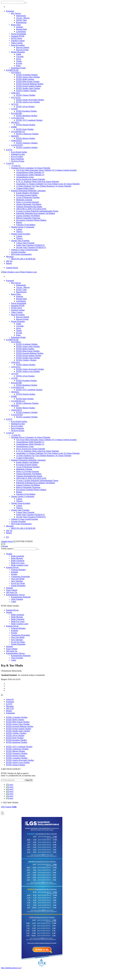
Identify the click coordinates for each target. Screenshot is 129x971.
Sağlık (18, 54)
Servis (18, 59)
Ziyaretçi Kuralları (18, 252)
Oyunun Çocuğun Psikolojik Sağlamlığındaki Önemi (37, 211)
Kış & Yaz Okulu (18, 583)
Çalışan (19, 229)
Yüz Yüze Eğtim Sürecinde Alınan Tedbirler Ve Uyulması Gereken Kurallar (46, 170)
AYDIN (14, 109)
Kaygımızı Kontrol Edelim (26, 195)
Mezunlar (10, 256)
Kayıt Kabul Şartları (19, 152)
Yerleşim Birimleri (18, 570)
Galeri (13, 601)
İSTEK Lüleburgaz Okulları (27, 134)
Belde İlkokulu (17, 558)
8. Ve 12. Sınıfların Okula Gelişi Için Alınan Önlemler (37, 181)
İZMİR (14, 127)
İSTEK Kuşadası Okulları (26, 111)
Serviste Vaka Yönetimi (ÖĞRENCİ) (31, 247)
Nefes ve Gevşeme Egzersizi (27, 202)
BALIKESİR (16, 113)
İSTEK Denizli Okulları (25, 125)
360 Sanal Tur (11, 592)
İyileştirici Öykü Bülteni (25, 225)
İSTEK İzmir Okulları (25, 129)
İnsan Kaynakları (18, 45)
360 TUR (10, 708)
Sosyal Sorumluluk (18, 34)
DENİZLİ (15, 122)
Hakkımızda (21, 16)
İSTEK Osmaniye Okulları (27, 143)
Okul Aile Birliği (17, 579)
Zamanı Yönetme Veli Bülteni (28, 216)
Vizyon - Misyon (23, 18)
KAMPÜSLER (12, 70)
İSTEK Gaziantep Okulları (27, 147)
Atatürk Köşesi (12, 268)
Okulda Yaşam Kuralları (20, 234)
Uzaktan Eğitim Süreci (25, 188)
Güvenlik (20, 56)
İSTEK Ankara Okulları (25, 95)
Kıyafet (19, 63)
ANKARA (15, 93)
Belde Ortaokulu (17, 560)
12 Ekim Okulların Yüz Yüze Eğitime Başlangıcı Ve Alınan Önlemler (43, 186)
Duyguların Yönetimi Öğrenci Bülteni (31, 220)
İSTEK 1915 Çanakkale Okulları (29, 120)
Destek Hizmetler (18, 52)
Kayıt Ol (29, 780)
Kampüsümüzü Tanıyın (15, 595)
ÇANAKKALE (17, 118)
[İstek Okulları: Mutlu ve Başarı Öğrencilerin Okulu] (19, 272)
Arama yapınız (7, 548)
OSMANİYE (16, 141)
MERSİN (15, 136)
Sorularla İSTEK (18, 36)
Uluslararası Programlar (20, 576)
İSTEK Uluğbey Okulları (26, 91)
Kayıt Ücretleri (17, 156)
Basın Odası (16, 25)
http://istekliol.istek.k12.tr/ (11, 968)
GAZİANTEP (17, 145)
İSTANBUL (16, 72)
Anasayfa (10, 699)
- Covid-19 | (16, 166)
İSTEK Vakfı (21, 20)
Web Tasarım (6, 807)
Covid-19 (10, 163)
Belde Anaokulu (17, 556)
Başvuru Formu (22, 50)
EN (7, 537)
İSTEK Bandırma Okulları (26, 116)
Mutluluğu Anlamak (24, 200)
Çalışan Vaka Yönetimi (25, 243)
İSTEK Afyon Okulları (25, 106)
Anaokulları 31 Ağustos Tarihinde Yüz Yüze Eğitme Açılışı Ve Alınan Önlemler (48, 184)
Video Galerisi (17, 43)
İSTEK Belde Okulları (25, 79)
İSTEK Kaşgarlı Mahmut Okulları (29, 84)
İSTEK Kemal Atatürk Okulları (28, 86)
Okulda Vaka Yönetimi (20, 241)
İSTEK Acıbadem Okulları (27, 75)
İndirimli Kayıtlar (18, 154)
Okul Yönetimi (17, 599)
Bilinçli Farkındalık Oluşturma (28, 218)
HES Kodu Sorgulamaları (21, 254)
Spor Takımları (17, 581)
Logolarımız (21, 31)
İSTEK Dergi (16, 38)
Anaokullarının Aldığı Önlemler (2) (30, 175)
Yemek (19, 61)
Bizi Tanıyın (16, 13)
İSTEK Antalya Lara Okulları (28, 102)
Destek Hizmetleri (18, 585)
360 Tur (9, 261)
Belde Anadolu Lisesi (19, 565)
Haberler (19, 27)
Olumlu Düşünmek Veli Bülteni (28, 204)
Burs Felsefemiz (17, 159)
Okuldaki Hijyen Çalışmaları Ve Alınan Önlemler (30, 168)
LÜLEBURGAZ (18, 131)
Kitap (18, 66)
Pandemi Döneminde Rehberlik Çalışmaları (28, 191)
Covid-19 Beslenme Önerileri (28, 197)
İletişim (19, 222)
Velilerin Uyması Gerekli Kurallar (24, 250)
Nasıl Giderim (11, 590)
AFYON (14, 104)
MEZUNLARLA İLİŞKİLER (23, 259)
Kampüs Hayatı (12, 567)
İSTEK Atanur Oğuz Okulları (28, 77)
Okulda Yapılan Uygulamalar (22, 227)
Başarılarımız (21, 22)
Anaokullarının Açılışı (25, 177)
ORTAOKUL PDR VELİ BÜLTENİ (31, 209)
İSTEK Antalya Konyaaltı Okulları (30, 100)
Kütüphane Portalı (18, 68)
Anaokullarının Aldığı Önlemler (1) (30, 172)
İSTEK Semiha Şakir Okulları (28, 88)
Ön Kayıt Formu (17, 161)
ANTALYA (16, 97)
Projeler (14, 574)
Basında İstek (21, 29)
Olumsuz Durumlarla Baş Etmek (29, 206)
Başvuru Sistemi (22, 47)
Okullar (9, 554)
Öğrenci (19, 231)
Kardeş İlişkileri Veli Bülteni (27, 193)
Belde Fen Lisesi (17, 563)
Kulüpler (14, 572)
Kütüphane (10, 713)
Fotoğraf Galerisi (18, 41)
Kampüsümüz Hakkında (20, 597)
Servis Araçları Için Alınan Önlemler (30, 179)
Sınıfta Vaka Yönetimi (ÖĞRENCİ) (30, 245)
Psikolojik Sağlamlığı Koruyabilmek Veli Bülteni (35, 213)
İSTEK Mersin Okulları (25, 138)
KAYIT (9, 150)
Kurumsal (10, 11)
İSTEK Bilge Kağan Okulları (28, 81)
